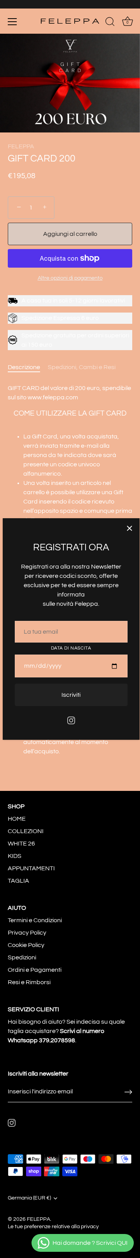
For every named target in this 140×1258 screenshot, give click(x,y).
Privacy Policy (27, 933)
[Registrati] (128, 1092)
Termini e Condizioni (35, 920)
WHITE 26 (21, 843)
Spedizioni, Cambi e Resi (82, 367)
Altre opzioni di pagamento (70, 278)
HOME (17, 819)
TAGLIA (18, 881)
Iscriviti (70, 695)
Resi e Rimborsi (29, 982)
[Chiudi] (129, 528)
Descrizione (24, 367)
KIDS (14, 856)
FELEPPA (21, 146)
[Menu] (12, 21)
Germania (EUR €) (29, 1198)
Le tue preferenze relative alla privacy (53, 1226)
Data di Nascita (71, 648)
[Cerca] (110, 22)
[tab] (28, 367)
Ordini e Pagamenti (34, 970)
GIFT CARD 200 (41, 158)
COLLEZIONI (26, 831)
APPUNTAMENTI (31, 868)
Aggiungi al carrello (70, 234)
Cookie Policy (26, 945)
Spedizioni (22, 957)
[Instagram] (71, 720)
